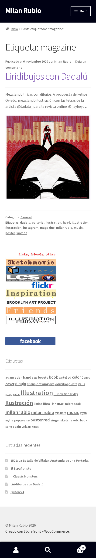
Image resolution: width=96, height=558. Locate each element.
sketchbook (79, 420)
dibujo (20, 383)
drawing (42, 384)
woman (22, 233)
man (60, 403)
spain (17, 426)
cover (9, 383)
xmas (35, 426)
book (53, 377)
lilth (53, 404)
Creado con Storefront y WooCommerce (37, 531)
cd (69, 377)
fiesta (73, 384)
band (27, 377)
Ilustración (13, 227)
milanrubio (64, 227)
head (66, 222)
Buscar (48, 550)
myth (83, 413)
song (8, 426)
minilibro (60, 413)
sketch (65, 420)
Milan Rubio (23, 10)
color (76, 377)
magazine (47, 227)
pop (17, 420)
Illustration (80, 222)
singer (55, 420)
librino (38, 404)
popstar (25, 420)
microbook (73, 404)
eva (52, 384)
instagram (30, 227)
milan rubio (42, 412)
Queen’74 (17, 492)
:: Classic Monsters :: (25, 476)
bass (34, 377)
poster (10, 233)
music (78, 227)
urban (26, 426)
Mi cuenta (16, 550)
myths (9, 420)
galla (81, 384)
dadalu (25, 222)
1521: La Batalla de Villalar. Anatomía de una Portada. (49, 460)
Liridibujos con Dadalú (46, 76)
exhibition (62, 384)
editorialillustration (46, 222)
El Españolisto (20, 468)
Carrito (74, 546)
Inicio (14, 29)
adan (18, 377)
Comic (86, 377)
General (26, 217)
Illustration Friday (66, 394)
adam (9, 377)
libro (46, 404)
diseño (31, 384)
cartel (63, 377)
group (8, 394)
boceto (43, 377)
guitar (16, 394)
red (46, 420)
